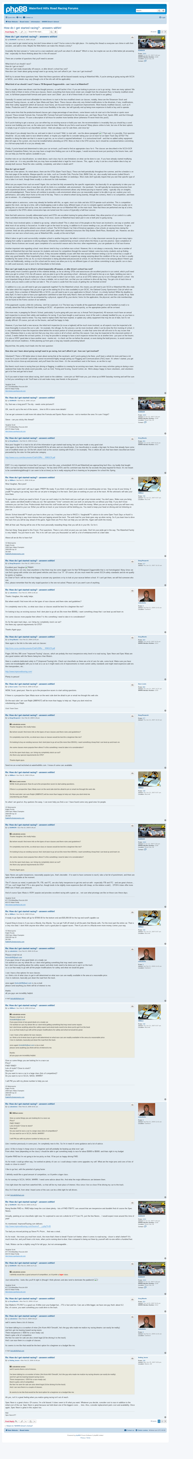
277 (144, 563)
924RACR (141, 50)
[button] (165, 31)
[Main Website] (17, 9)
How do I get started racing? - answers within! (32, 27)
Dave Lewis (142, 684)
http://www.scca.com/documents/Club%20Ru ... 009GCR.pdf (30, 457)
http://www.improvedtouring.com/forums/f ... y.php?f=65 (28, 1226)
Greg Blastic (142, 438)
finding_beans (143, 1357)
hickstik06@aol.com (13, 957)
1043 (144, 53)
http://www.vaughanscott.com (15, 391)
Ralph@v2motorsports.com (14, 554)
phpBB (78, 1435)
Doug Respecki (143, 560)
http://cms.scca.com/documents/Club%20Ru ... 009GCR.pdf (30, 648)
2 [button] (162, 32)
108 (144, 1360)
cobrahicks (142, 603)
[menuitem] (19, 17)
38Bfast (140, 493)
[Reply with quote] (132, 37)
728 (144, 496)
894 (144, 687)
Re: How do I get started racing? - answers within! (30, 397)
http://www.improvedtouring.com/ (18, 671)
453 (144, 441)
